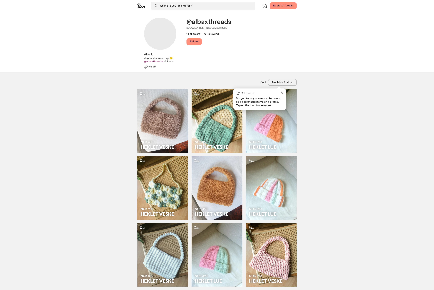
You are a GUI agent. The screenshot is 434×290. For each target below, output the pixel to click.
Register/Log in (283, 5)
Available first (280, 82)
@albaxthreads (153, 61)
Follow (194, 41)
